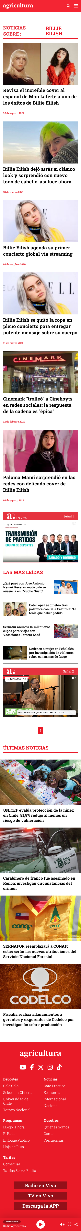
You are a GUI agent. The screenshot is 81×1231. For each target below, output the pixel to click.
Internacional (55, 1099)
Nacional (51, 1105)
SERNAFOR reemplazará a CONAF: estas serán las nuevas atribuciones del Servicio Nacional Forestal (39, 951)
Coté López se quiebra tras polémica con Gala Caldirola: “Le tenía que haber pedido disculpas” (52, 609)
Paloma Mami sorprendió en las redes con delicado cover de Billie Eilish (39, 483)
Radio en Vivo (40, 1185)
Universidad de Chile (15, 1101)
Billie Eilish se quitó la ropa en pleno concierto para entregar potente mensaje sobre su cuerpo (40, 326)
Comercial (11, 1164)
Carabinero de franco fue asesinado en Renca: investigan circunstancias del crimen (39, 883)
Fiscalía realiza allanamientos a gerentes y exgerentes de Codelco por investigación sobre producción (38, 1019)
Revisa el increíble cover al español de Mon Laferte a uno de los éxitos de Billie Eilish (40, 96)
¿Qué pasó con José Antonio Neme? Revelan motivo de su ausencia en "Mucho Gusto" (24, 587)
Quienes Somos (56, 1127)
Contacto (51, 1133)
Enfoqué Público (16, 1140)
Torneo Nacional (16, 1109)
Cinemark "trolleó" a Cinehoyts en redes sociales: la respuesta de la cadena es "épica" (37, 405)
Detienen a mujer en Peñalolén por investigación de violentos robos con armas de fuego (51, 653)
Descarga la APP (40, 1206)
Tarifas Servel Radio (19, 1170)
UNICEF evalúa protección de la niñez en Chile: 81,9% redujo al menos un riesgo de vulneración (38, 815)
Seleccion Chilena (17, 1092)
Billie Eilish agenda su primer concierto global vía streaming (38, 250)
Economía (52, 1092)
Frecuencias (54, 1140)
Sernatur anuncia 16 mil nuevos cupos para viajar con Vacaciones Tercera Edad (26, 631)
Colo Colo (10, 1085)
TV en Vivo (40, 1195)
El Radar (10, 1133)
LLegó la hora (14, 1127)
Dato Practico (54, 1085)
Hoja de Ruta (13, 1146)
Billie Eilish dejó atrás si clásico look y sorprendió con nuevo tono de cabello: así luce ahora (39, 175)
